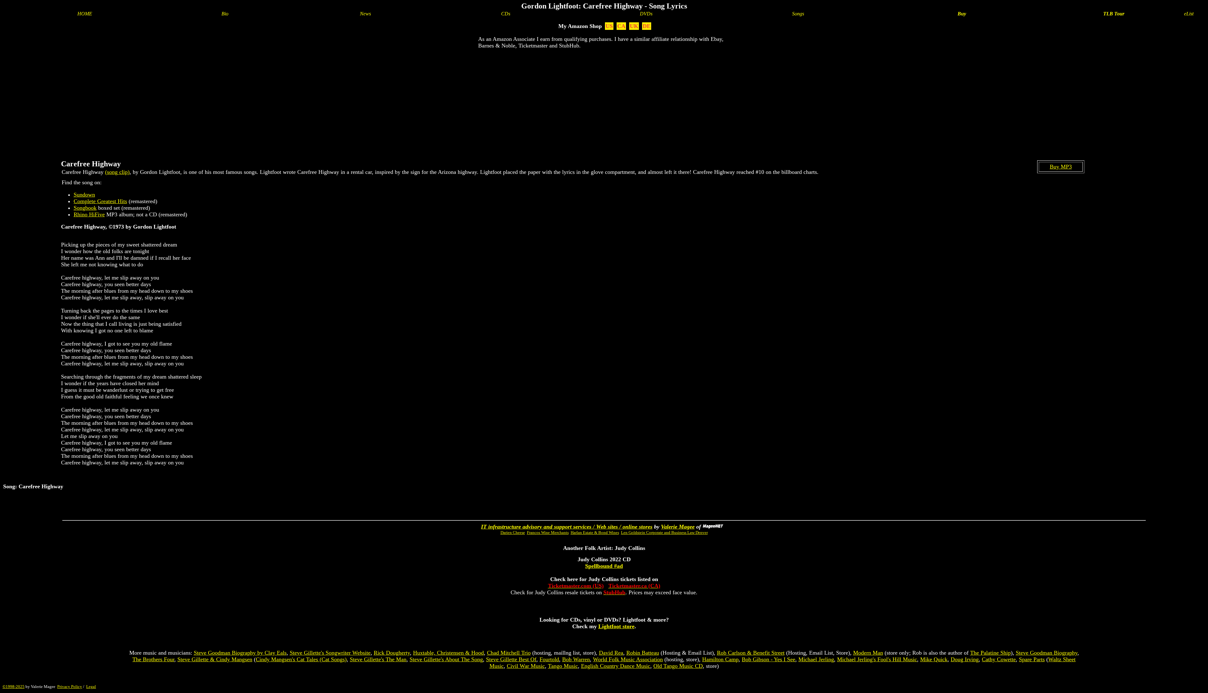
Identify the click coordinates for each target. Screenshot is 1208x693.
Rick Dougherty (392, 653)
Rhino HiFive (89, 214)
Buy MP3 (1061, 167)
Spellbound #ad (604, 566)
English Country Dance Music (615, 666)
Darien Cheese (513, 532)
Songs (798, 13)
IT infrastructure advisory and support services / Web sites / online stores (566, 527)
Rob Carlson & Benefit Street (751, 653)
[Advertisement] (604, 99)
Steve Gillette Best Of (511, 659)
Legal (91, 686)
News (365, 13)
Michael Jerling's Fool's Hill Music (877, 659)
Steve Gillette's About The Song (446, 659)
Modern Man (868, 653)
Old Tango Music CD (678, 666)
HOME (84, 13)
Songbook (85, 208)
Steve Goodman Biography (1046, 653)
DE (647, 26)
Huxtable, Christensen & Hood (448, 653)
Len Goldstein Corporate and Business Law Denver (664, 532)
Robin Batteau (642, 653)
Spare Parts (1032, 659)
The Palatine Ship (990, 653)
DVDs (646, 13)
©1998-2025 (14, 686)
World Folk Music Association (628, 659)
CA (621, 26)
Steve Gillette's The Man (378, 659)
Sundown (84, 194)
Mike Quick (934, 659)
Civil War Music (526, 666)
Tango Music (563, 666)
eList (1189, 13)
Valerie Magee (678, 527)
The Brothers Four (153, 659)
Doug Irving (965, 659)
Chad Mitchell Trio (509, 653)
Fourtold (549, 659)
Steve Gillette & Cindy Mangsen (214, 659)
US (609, 26)
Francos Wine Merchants (548, 532)
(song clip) (117, 172)
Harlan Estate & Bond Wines (595, 532)
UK (634, 26)
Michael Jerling (816, 659)
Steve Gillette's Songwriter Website (330, 653)
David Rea (611, 653)
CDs (505, 13)
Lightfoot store (616, 626)
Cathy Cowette (999, 659)
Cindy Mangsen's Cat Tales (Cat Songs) (301, 659)
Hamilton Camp (720, 659)
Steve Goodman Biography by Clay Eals (240, 653)
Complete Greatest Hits (100, 201)
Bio (224, 13)
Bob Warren (576, 659)
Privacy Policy (69, 686)
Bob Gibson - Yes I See (768, 659)
